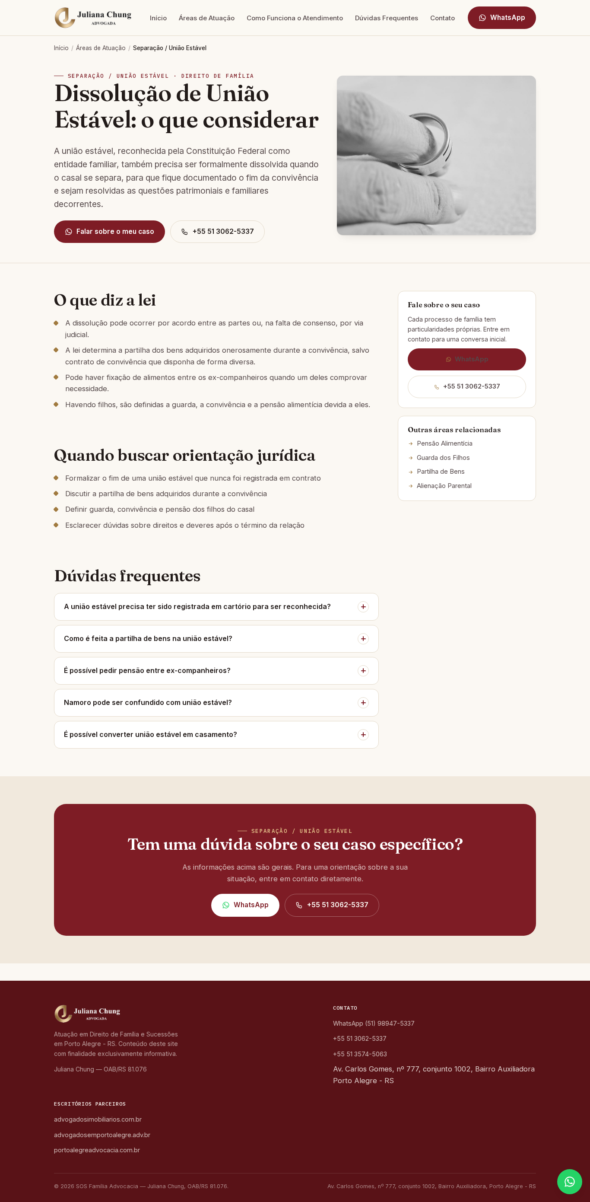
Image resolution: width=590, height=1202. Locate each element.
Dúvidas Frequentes (386, 18)
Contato (442, 18)
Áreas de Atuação (207, 18)
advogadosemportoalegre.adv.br (102, 1134)
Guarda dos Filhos (443, 458)
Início (158, 18)
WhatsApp (507, 17)
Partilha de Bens (441, 471)
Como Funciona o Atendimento (295, 18)
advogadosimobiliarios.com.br (98, 1119)
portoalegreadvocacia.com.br (97, 1150)
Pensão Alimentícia (445, 443)
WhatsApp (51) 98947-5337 (374, 1023)
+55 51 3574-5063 (360, 1054)
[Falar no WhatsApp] (569, 1181)
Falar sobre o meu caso (115, 231)
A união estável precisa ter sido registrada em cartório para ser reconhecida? (197, 606)
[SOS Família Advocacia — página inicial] (95, 17)
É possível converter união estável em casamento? (150, 734)
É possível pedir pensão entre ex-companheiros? (147, 670)
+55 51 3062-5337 (223, 231)
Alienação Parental (444, 486)
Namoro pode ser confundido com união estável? (148, 702)
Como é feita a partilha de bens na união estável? (148, 638)
